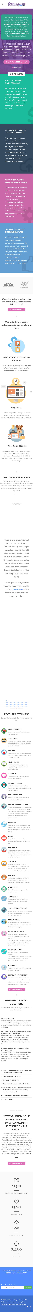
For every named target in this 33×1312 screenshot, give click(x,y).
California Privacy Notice (8, 1304)
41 (10, 704)
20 (6, 702)
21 (7, 702)
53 (26, 704)
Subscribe (28, 1287)
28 (17, 702)
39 (7, 704)
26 (14, 702)
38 (6, 704)
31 (21, 702)
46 (17, 704)
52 (25, 704)
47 (18, 704)
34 (25, 702)
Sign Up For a (16, 62)
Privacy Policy (21, 1302)
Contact (18, 1304)
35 (26, 702)
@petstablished (17, 589)
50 (22, 704)
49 (21, 704)
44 (14, 704)
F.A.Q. (2, 1302)
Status (24, 1304)
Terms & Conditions (11, 1302)
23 (10, 702)
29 (18, 702)
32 (22, 702)
